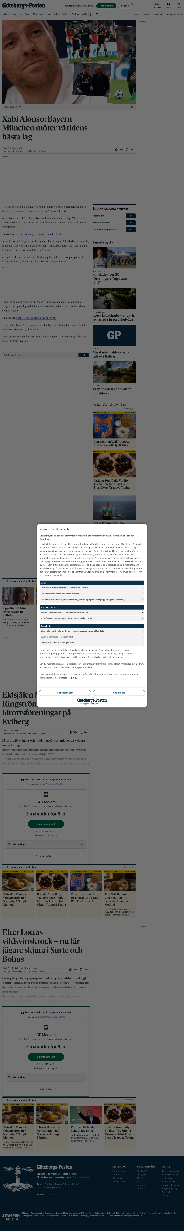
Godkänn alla (119, 692)
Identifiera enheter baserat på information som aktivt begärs (67, 618)
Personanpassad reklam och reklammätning (60, 593)
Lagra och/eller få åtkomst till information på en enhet (64, 588)
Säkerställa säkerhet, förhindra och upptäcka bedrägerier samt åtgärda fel (73, 631)
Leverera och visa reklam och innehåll (57, 637)
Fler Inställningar (65, 692)
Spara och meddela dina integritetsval (57, 643)
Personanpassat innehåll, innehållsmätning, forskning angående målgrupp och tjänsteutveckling (82, 599)
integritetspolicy (69, 677)
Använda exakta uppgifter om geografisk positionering (64, 612)
